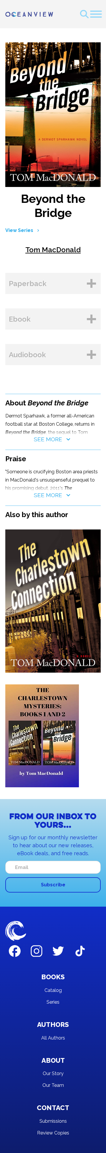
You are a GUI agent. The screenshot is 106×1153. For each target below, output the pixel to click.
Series (53, 1002)
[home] (29, 14)
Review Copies (53, 1133)
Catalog (53, 990)
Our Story (53, 1073)
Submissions (53, 1121)
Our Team (53, 1085)
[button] (96, 14)
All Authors (53, 1038)
